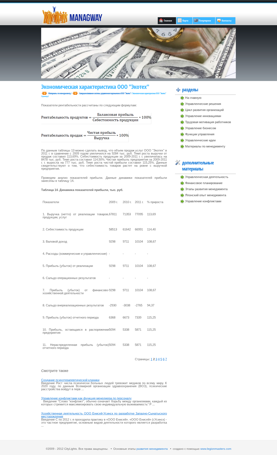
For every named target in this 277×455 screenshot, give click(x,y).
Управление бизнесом (200, 128)
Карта (185, 20)
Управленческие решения (203, 103)
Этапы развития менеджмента (206, 189)
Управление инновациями (203, 116)
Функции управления (199, 134)
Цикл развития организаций (204, 110)
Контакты (226, 20)
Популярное (205, 20)
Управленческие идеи (200, 140)
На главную (193, 97)
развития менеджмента (152, 448)
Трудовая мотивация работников (208, 122)
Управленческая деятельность (206, 177)
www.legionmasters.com (215, 448)
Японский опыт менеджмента (205, 195)
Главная (168, 20)
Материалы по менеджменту (205, 146)
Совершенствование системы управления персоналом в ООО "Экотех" (105, 93)
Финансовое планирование (203, 183)
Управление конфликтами (203, 201)
